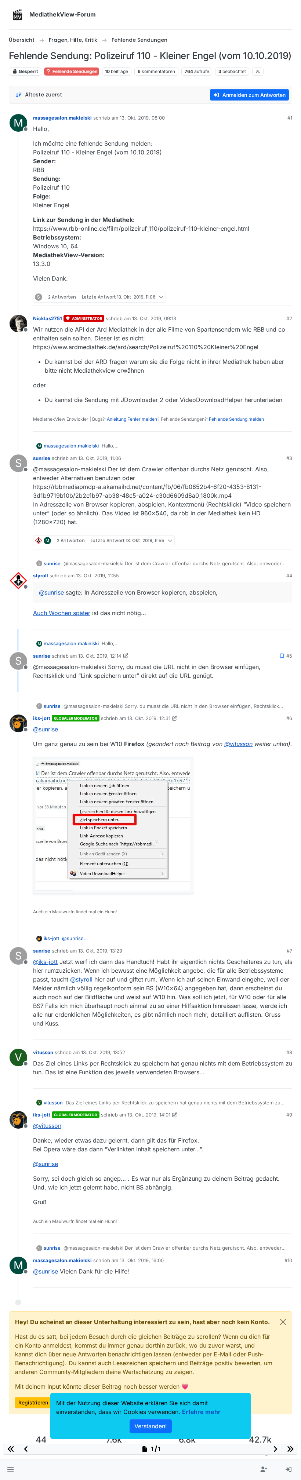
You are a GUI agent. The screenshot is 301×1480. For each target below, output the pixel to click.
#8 (289, 1052)
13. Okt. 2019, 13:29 (100, 951)
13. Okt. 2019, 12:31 (148, 718)
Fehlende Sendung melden (236, 419)
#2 (289, 318)
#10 (288, 1260)
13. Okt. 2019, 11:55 (97, 575)
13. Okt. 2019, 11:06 (99, 458)
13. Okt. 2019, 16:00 (142, 1260)
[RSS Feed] (258, 71)
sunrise (41, 458)
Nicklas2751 (47, 318)
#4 (289, 575)
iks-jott (41, 718)
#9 (289, 1115)
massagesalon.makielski (62, 118)
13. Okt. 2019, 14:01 (148, 1115)
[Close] (283, 1322)
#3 (289, 458)
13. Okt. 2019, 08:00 (142, 118)
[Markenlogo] (17, 15)
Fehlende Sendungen (74, 71)
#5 (289, 656)
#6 (289, 718)
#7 (289, 951)
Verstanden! (150, 1426)
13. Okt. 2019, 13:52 (103, 1052)
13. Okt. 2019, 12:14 (99, 656)
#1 (289, 118)
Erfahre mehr (201, 1411)
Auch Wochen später (61, 613)
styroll (40, 575)
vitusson (43, 1052)
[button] (10, 1469)
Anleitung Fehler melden (132, 419)
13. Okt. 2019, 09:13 (154, 318)
